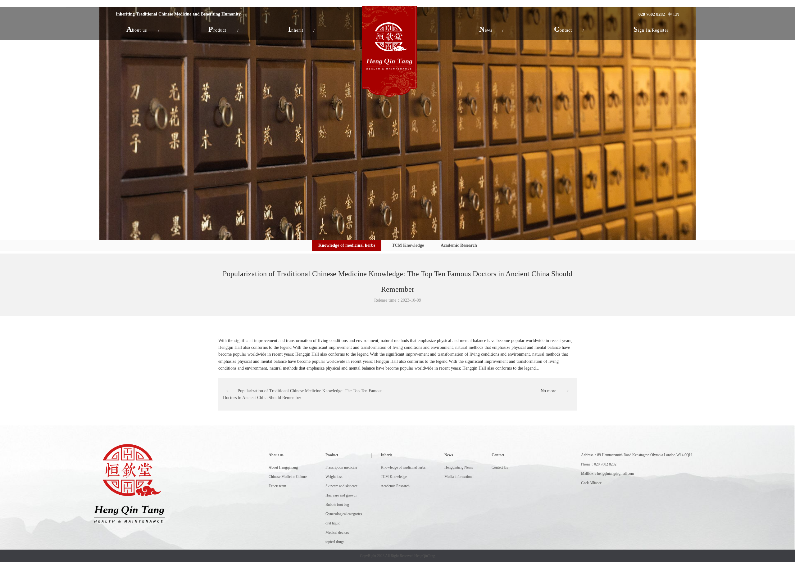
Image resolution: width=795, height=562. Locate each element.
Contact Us (500, 467)
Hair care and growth (341, 495)
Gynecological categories (343, 514)
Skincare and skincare (341, 486)
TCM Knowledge (408, 245)
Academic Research (459, 245)
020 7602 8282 (651, 14)
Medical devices (337, 532)
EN (676, 14)
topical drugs (334, 542)
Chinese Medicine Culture (288, 476)
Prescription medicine (341, 467)
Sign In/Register (651, 29)
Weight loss (334, 476)
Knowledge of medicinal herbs (346, 245)
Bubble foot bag (337, 504)
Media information (458, 476)
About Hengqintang (283, 467)
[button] (136, 29)
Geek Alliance (591, 483)
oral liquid (332, 523)
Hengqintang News (458, 467)
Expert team (277, 486)
